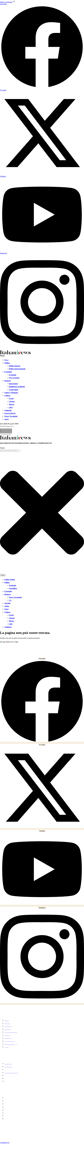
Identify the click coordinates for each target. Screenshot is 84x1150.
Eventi (11, 398)
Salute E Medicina (11, 393)
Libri (11, 407)
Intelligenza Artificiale (17, 387)
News (6, 360)
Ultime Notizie (9, 579)
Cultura (7, 395)
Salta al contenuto (6, 2)
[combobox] (10, 450)
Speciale (7, 603)
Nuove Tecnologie (11, 416)
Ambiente (8, 410)
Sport (6, 419)
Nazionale (12, 585)
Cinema (12, 401)
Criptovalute (13, 390)
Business (7, 381)
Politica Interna (14, 366)
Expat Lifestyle (10, 413)
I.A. (10, 600)
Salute (6, 606)
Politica (7, 363)
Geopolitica (13, 588)
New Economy (14, 378)
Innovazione (13, 384)
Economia (8, 372)
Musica (11, 404)
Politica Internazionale (17, 369)
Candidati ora (4, 1142)
